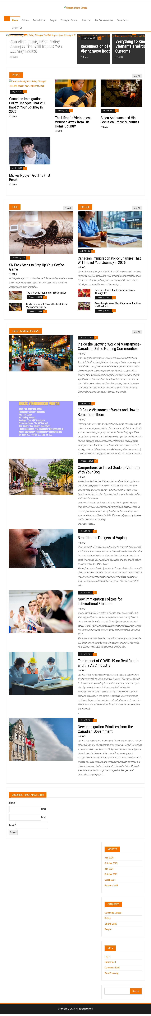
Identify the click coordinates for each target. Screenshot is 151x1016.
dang (15, 57)
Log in (107, 956)
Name (13, 802)
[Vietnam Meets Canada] (7, 19)
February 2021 (111, 885)
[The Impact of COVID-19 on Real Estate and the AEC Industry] (41, 673)
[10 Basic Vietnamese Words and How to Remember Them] (41, 419)
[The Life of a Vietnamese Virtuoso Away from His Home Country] (75, 93)
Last (43, 817)
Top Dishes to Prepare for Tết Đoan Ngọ (46, 292)
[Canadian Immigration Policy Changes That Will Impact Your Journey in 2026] (29, 83)
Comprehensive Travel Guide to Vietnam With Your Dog (108, 470)
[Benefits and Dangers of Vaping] (41, 548)
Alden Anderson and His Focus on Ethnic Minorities (120, 120)
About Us (86, 20)
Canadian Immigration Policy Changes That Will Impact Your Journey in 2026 (36, 46)
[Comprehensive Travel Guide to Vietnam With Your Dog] (41, 476)
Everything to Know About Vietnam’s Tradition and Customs (118, 305)
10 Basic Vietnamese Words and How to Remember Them (108, 412)
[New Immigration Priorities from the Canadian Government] (41, 739)
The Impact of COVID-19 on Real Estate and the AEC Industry (108, 663)
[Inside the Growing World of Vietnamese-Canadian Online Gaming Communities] (41, 353)
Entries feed (110, 962)
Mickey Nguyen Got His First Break (29, 177)
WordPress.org (111, 973)
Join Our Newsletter (104, 20)
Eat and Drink (39, 20)
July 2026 (109, 857)
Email (12, 825)
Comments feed (112, 967)
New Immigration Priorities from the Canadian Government (105, 729)
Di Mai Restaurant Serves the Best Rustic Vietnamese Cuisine (47, 306)
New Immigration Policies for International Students (100, 601)
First (43, 809)
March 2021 (110, 879)
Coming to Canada (69, 20)
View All (137, 76)
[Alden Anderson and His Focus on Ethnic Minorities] (121, 93)
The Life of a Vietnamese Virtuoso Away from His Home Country (73, 122)
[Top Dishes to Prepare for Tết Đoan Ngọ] (15, 295)
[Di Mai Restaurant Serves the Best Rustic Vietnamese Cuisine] (15, 306)
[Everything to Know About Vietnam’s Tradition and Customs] (84, 306)
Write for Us (122, 20)
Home (15, 20)
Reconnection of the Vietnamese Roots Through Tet (107, 49)
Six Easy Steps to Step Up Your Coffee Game (36, 267)
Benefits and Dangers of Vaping (102, 537)
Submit (13, 832)
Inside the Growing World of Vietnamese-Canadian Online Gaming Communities (109, 346)
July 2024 (109, 868)
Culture (25, 20)
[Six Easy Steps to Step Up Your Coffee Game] (41, 232)
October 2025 (111, 863)
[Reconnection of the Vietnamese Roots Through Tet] (84, 292)
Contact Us (17, 27)
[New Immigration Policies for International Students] (41, 611)
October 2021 (111, 874)
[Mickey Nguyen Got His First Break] (29, 150)
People (53, 20)
